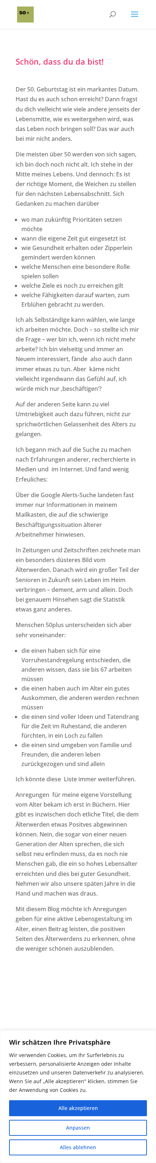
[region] (78, 1096)
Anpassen (78, 1127)
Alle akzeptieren (78, 1108)
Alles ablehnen (78, 1147)
